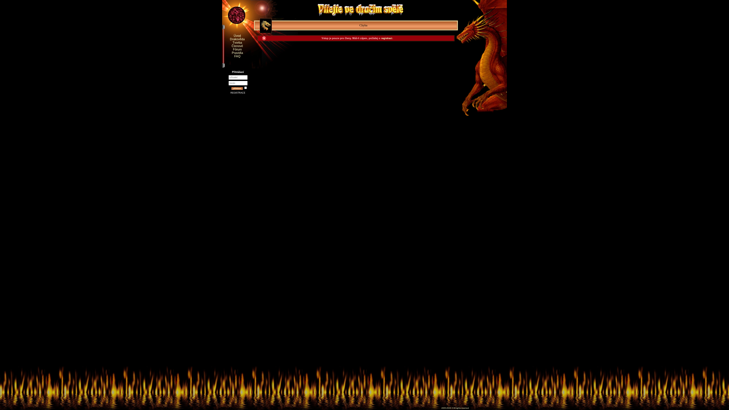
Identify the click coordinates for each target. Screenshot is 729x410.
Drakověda (237, 39)
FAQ (237, 56)
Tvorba (237, 42)
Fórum (237, 49)
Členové (237, 46)
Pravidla (237, 52)
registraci (386, 38)
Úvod (237, 35)
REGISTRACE (237, 92)
